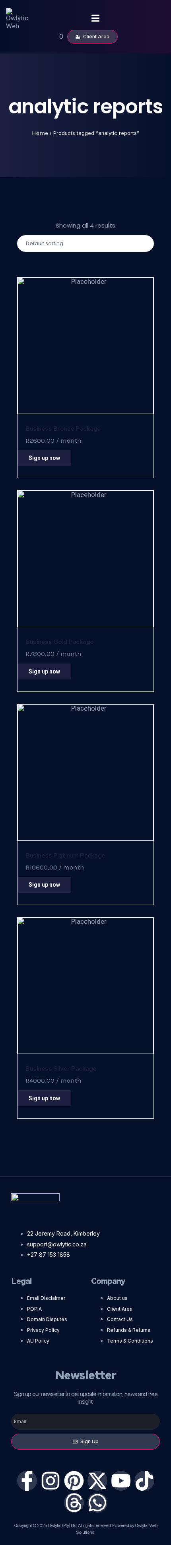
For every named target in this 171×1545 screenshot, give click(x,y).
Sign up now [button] (44, 458)
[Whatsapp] (97, 1503)
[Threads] (74, 1503)
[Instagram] (50, 1481)
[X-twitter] (97, 1481)
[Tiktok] (144, 1481)
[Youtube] (121, 1481)
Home (40, 133)
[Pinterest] (74, 1481)
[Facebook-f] (27, 1481)
